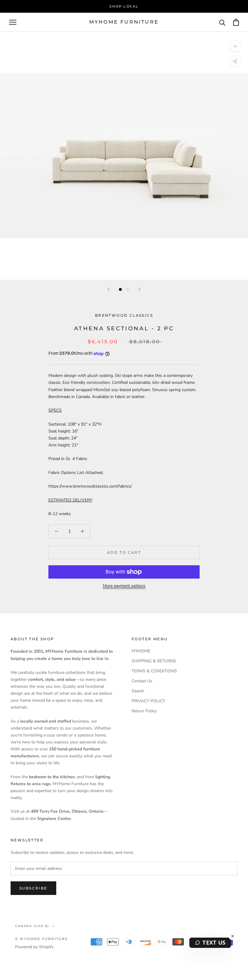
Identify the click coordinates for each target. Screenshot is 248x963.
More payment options (124, 586)
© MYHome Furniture (41, 939)
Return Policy (144, 711)
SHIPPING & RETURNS (154, 661)
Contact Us (142, 681)
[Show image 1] (120, 289)
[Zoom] (235, 46)
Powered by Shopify (34, 947)
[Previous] (108, 289)
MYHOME (141, 651)
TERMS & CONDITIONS (154, 671)
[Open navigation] (12, 22)
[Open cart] (236, 22)
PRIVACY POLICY (148, 701)
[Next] (139, 289)
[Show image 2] (127, 289)
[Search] (222, 22)
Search (138, 691)
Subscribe (33, 888)
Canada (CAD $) (32, 926)
